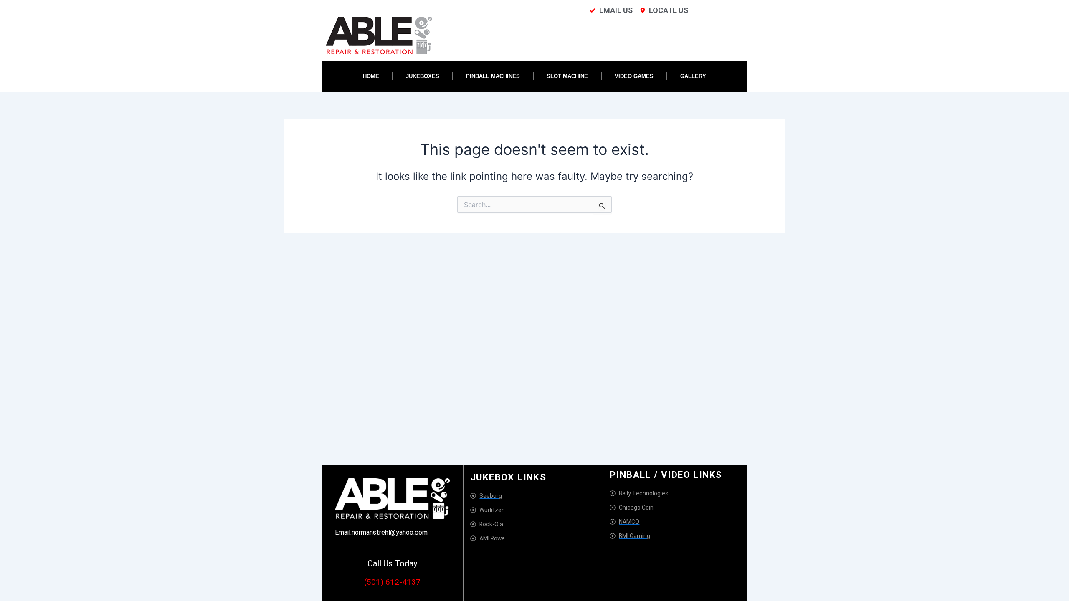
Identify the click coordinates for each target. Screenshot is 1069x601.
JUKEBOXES (422, 76)
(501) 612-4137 (392, 582)
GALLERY (693, 76)
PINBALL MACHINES (493, 76)
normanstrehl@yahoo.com (390, 532)
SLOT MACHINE (567, 76)
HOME (371, 76)
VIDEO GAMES (634, 76)
